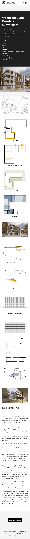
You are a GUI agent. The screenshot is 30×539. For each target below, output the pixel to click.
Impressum (18, 535)
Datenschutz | (12, 535)
